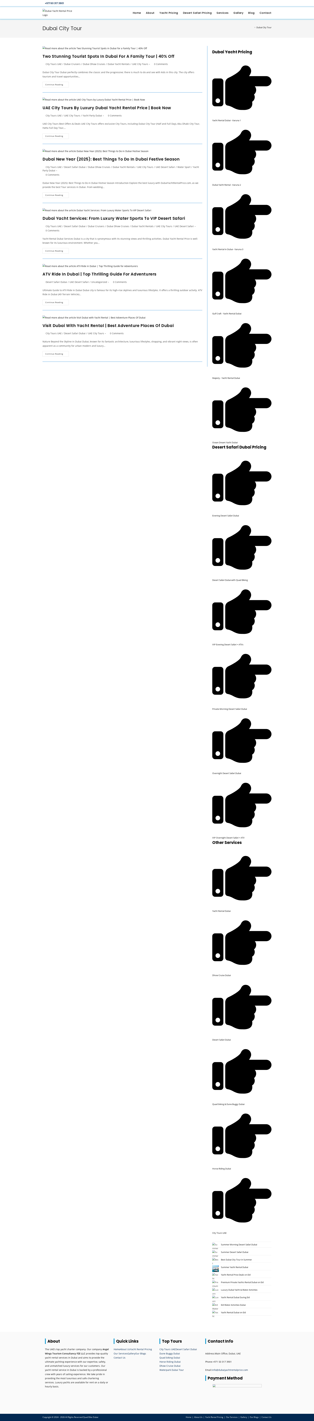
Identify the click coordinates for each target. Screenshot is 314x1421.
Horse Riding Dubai (170, 1361)
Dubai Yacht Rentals (119, 64)
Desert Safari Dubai (75, 167)
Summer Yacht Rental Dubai (234, 1267)
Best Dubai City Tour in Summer (236, 1259)
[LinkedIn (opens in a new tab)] (270, 3)
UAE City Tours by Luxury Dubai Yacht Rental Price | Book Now (107, 108)
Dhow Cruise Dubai (170, 1365)
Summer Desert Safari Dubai (234, 1252)
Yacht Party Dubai (92, 115)
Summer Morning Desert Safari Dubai (239, 1244)
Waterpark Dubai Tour (171, 1369)
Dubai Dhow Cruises (94, 64)
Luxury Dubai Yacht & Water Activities (239, 1289)
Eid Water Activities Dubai (233, 1304)
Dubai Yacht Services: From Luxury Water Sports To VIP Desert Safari (114, 218)
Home (117, 1349)
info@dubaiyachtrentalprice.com (230, 1369)
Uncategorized (99, 282)
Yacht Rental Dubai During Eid (235, 1297)
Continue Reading (57, 85)
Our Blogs (140, 1353)
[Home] (252, 27)
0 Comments (161, 64)
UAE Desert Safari (165, 167)
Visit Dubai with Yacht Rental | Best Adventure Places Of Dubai (108, 325)
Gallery (131, 1353)
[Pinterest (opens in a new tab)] (263, 3)
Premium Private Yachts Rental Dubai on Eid (242, 1282)
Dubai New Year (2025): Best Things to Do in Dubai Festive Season (111, 159)
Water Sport (184, 167)
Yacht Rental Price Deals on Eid (236, 1274)
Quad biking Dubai (169, 1357)
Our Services (121, 1353)
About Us (125, 1349)
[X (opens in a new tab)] (255, 3)
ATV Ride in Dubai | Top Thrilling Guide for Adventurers (100, 274)
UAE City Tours (140, 64)
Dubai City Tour (263, 27)
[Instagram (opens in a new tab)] (267, 3)
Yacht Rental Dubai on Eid (233, 1312)
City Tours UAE (54, 64)
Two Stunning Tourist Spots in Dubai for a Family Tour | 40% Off (108, 56)
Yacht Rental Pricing (141, 1349)
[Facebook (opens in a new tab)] (259, 3)
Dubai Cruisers (72, 64)
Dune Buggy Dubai (169, 1353)
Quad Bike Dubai (90, 1417)
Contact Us (119, 1357)
